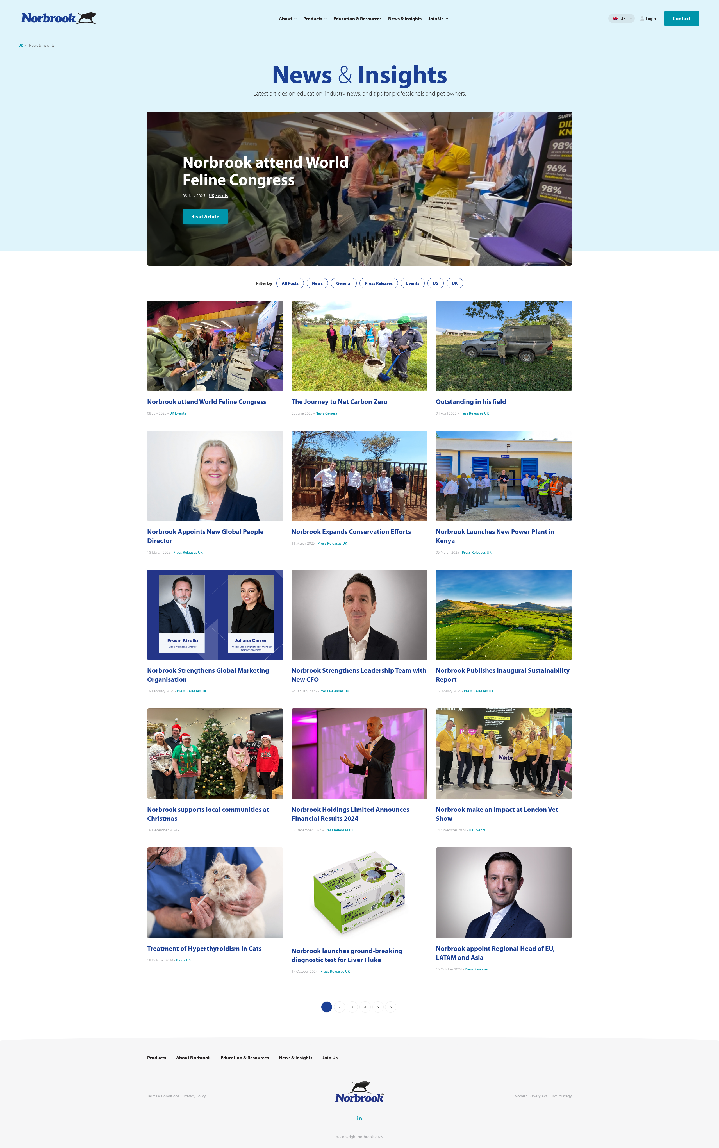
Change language (630, 18)
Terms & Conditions (163, 1096)
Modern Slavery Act (531, 1096)
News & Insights (405, 18)
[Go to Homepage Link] (59, 18)
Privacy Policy (195, 1096)
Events (221, 195)
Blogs (180, 960)
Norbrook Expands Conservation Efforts (351, 531)
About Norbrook (193, 1057)
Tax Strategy (561, 1096)
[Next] (390, 1007)
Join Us (435, 18)
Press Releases (379, 283)
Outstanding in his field (471, 401)
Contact (682, 18)
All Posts (290, 283)
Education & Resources (357, 18)
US (435, 283)
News (317, 283)
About (285, 18)
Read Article (205, 216)
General (343, 283)
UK (20, 45)
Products (312, 18)
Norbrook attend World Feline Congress (206, 401)
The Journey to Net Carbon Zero (340, 401)
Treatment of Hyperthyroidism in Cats (204, 948)
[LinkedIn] (359, 1118)
